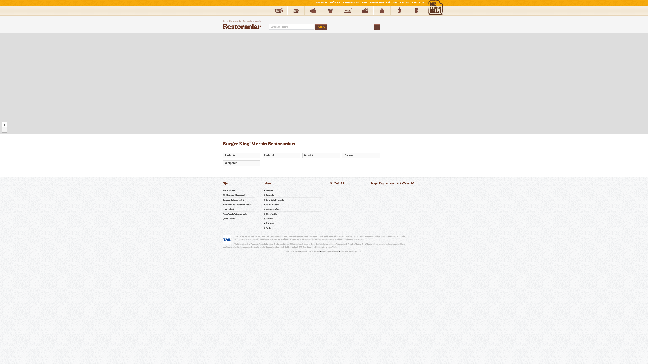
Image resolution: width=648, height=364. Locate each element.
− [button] (5, 130)
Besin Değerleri (229, 209)
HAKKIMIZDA (418, 3)
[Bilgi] (377, 27)
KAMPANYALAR (351, 3)
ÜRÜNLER (335, 3)
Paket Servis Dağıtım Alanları (235, 214)
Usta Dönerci (314, 251)
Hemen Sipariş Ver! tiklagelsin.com (384, 218)
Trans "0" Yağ (229, 190)
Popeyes (296, 251)
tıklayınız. (361, 239)
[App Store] (379, 192)
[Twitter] (340, 192)
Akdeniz (229, 155)
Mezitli (308, 155)
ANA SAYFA (321, 3)
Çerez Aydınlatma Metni (233, 200)
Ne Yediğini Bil (384, 206)
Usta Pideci (326, 251)
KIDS (364, 3)
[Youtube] (346, 192)
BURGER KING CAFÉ (380, 3)
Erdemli (269, 155)
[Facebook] (333, 192)
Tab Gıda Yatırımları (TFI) (351, 251)
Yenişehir (230, 163)
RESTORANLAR (401, 3)
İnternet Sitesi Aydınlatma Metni (237, 205)
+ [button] (5, 125)
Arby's (289, 251)
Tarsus (348, 155)
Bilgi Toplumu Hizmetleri (234, 195)
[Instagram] (353, 192)
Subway (335, 251)
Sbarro (304, 251)
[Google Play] (398, 192)
